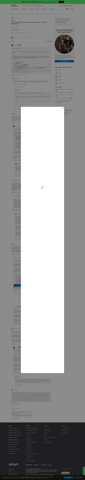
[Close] (63, 108)
